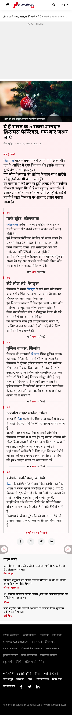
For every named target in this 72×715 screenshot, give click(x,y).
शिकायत (20, 679)
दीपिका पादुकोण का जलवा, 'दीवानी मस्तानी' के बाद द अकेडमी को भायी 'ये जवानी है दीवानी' (34, 582)
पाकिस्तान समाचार (48, 655)
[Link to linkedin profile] (38, 686)
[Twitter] (41, 541)
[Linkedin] (51, 541)
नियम (37, 673)
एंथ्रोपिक (7, 615)
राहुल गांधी (7, 661)
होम (4, 16)
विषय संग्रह (57, 679)
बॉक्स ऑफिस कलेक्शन (31, 648)
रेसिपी (18, 661)
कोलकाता (12, 224)
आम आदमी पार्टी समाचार (43, 641)
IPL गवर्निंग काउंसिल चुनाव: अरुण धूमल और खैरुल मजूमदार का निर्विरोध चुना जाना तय (35, 596)
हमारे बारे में (8, 673)
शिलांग (35, 354)
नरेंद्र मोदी (44, 635)
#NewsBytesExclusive (15, 641)
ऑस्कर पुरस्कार (11, 587)
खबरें (11, 16)
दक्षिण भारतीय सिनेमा (35, 661)
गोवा (19, 419)
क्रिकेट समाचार (52, 648)
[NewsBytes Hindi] (23, 5)
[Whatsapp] (30, 541)
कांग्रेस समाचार (29, 635)
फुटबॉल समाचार (10, 655)
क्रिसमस (8, 160)
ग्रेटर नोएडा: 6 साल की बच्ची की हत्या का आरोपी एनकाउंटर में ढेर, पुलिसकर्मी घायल (34, 568)
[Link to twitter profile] (29, 686)
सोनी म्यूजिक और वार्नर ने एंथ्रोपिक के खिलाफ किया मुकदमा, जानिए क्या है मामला (33, 610)
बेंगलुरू (31, 289)
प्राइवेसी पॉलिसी (24, 673)
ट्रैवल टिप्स (57, 635)
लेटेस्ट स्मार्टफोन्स (29, 655)
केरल (9, 484)
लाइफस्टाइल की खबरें (25, 16)
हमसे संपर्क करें (51, 673)
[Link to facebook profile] (21, 686)
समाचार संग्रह (43, 679)
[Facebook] (20, 541)
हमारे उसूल (8, 679)
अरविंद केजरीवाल (11, 635)
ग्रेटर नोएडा (8, 573)
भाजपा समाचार (10, 648)
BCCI (6, 601)
